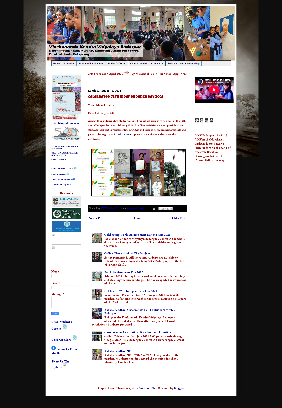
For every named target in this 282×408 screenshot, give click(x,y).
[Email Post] (153, 208)
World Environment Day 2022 (123, 272)
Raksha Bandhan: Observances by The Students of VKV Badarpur (139, 311)
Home (138, 218)
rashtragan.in (124, 134)
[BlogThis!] (162, 208)
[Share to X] (165, 208)
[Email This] (159, 208)
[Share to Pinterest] (171, 208)
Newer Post (96, 218)
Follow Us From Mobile (62, 180)
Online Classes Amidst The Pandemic (128, 253)
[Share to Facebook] (168, 208)
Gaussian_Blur (148, 388)
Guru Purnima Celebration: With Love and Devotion (137, 332)
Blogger (179, 388)
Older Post (179, 218)
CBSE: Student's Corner (62, 169)
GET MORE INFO (58, 148)
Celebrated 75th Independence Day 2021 (130, 291)
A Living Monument (66, 123)
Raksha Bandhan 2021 (118, 351)
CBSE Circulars (58, 175)
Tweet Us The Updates (61, 185)
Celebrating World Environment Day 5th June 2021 (137, 235)
